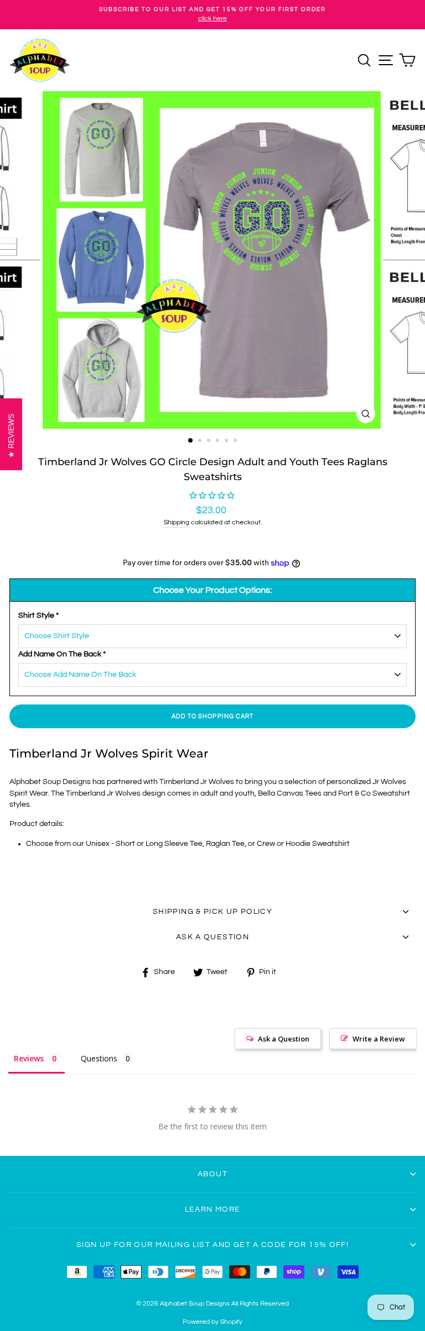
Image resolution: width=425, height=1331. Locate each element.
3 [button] (209, 441)
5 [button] (227, 441)
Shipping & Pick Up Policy (212, 912)
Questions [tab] (99, 1058)
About (212, 1174)
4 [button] (218, 441)
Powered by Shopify (212, 1321)
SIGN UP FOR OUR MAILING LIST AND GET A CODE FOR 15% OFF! (212, 1245)
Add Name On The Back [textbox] (62, 654)
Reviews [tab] (29, 1058)
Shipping (176, 522)
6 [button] (236, 441)
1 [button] (191, 441)
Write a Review (379, 1039)
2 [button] (201, 441)
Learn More (213, 1209)
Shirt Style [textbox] (38, 615)
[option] (212, 15)
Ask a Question (283, 1039)
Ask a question (212, 937)
